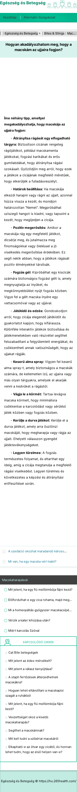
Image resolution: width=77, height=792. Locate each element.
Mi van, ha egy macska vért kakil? (32, 561)
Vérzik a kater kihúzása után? (29, 620)
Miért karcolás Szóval (23, 630)
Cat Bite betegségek (23, 652)
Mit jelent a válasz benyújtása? (30, 669)
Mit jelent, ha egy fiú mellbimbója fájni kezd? (40, 589)
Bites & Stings (54, 33)
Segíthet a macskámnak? (26, 730)
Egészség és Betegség (21, 33)
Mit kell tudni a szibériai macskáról (33, 739)
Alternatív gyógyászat (39, 17)
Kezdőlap (9, 17)
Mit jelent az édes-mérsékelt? (30, 661)
